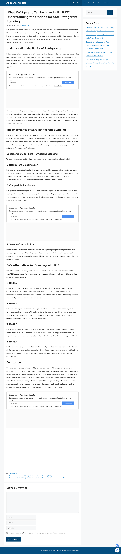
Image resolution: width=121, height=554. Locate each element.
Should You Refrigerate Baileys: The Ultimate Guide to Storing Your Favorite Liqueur (100, 63)
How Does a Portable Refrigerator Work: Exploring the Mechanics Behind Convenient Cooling (37, 478)
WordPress (76, 550)
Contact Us (96, 3)
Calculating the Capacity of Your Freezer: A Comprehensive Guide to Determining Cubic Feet (98, 45)
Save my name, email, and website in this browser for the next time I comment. (37, 533)
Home (66, 3)
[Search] (110, 12)
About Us (86, 3)
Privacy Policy (108, 3)
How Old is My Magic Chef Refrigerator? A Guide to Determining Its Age (31, 476)
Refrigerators (76, 3)
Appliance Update (16, 2)
